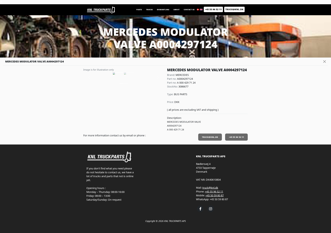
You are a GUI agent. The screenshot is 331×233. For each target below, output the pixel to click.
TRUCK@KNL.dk (234, 9)
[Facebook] (200, 211)
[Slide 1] (126, 83)
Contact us (189, 10)
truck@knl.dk (210, 187)
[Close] (324, 61)
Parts (139, 10)
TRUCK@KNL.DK (210, 137)
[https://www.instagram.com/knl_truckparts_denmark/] (210, 211)
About (177, 10)
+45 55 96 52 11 (213, 9)
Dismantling (163, 10)
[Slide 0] (121, 83)
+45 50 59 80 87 (214, 195)
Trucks (149, 10)
